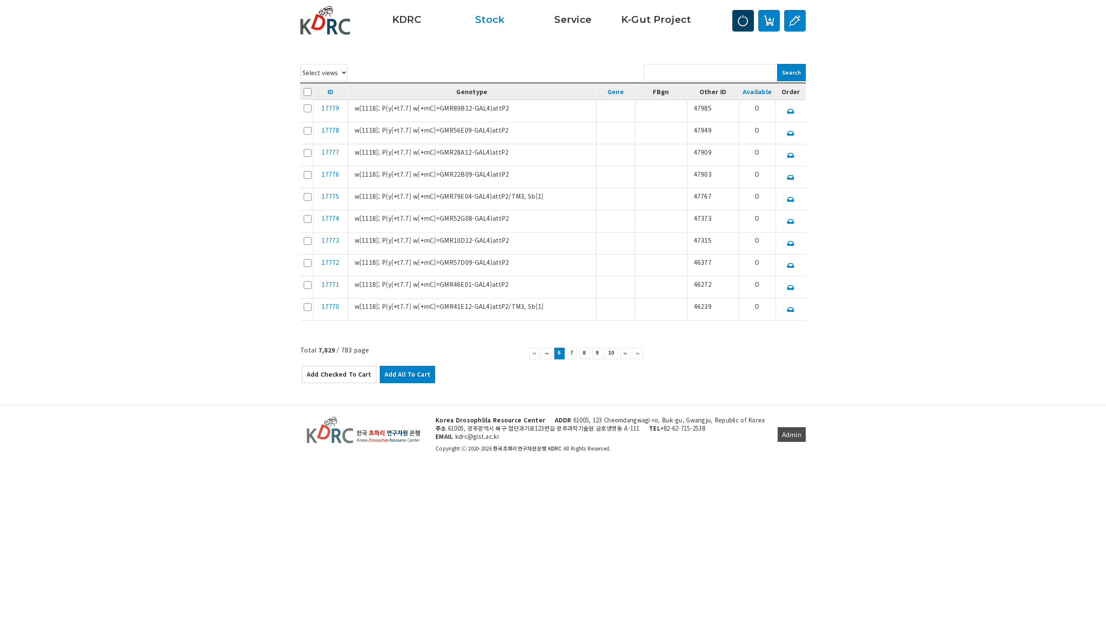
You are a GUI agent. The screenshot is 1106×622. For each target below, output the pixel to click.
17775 (330, 196)
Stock (489, 19)
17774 (330, 218)
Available (757, 91)
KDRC (406, 19)
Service (572, 19)
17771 (330, 284)
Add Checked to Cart (339, 374)
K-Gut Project (656, 19)
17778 (330, 130)
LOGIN (743, 21)
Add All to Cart (407, 374)
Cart (769, 21)
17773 (330, 240)
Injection (795, 21)
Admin (791, 434)
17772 (330, 262)
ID (330, 91)
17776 (330, 174)
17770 (330, 306)
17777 (330, 152)
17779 (330, 108)
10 (611, 353)
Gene (615, 91)
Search (791, 72)
